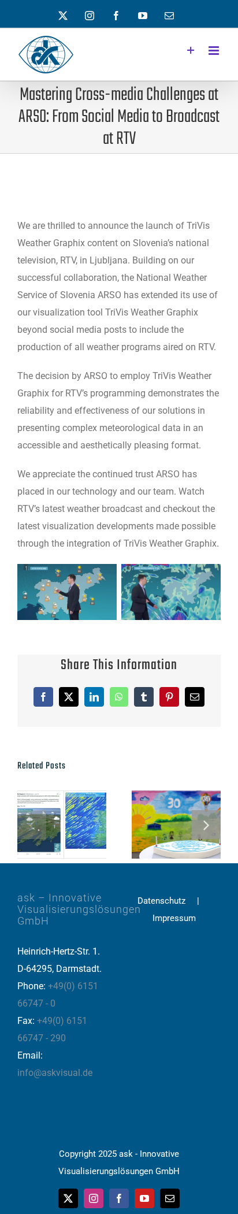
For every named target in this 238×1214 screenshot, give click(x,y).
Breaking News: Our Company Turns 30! (157, 825)
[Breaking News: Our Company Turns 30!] (176, 824)
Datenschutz (161, 901)
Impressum (174, 918)
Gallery (81, 825)
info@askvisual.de (54, 1072)
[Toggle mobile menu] (215, 50)
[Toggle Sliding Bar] (191, 50)
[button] (31, 824)
